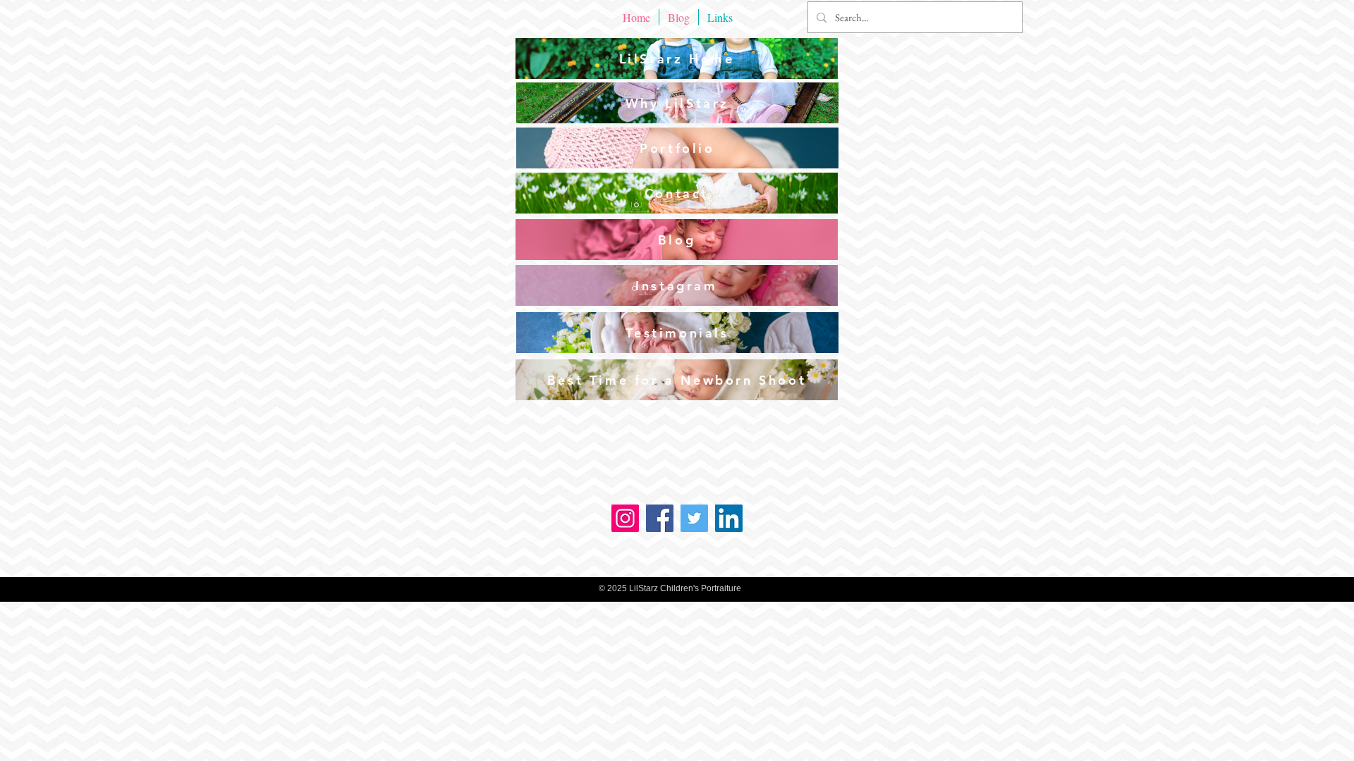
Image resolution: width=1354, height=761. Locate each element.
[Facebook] (659, 518)
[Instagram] (625, 518)
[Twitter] (694, 518)
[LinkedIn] (729, 518)
